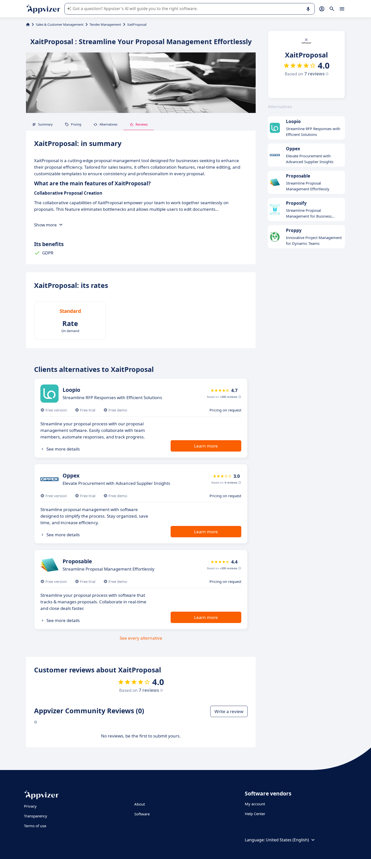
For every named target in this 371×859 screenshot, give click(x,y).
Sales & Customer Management (60, 24)
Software (142, 813)
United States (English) (287, 840)
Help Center (255, 813)
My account (255, 803)
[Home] (28, 24)
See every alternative (141, 638)
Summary (45, 124)
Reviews (142, 124)
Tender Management (105, 24)
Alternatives (108, 124)
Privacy (30, 806)
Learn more (206, 446)
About (139, 804)
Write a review (229, 711)
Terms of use (35, 825)
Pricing (76, 124)
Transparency (35, 815)
